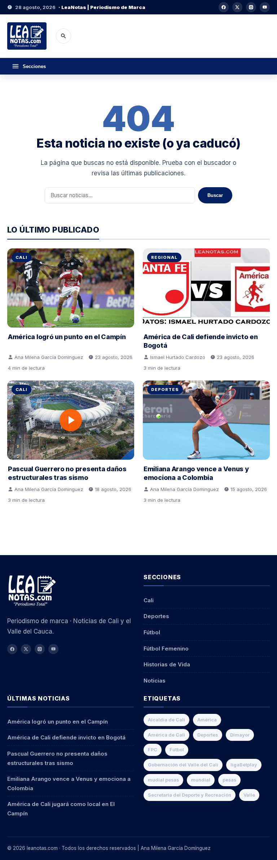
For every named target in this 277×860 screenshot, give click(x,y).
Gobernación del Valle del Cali (183, 764)
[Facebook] (224, 7)
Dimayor (240, 735)
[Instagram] (251, 7)
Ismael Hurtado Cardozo (177, 357)
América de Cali (166, 735)
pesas (229, 780)
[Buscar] (63, 36)
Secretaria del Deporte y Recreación (189, 795)
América (207, 719)
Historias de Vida (167, 664)
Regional (164, 257)
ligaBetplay (243, 764)
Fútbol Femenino (166, 648)
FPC (152, 749)
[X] (237, 7)
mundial (200, 780)
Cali (21, 257)
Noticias (155, 680)
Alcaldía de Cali (166, 719)
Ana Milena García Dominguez (48, 357)
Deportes (165, 389)
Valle (249, 795)
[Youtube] (265, 7)
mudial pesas (163, 780)
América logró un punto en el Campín (67, 337)
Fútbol (152, 632)
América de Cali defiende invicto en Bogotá (66, 737)
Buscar (215, 195)
